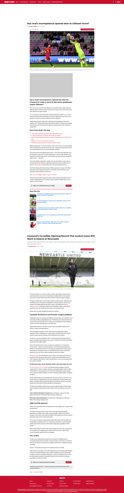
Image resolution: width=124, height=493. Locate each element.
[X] (115, 1)
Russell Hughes (33, 26)
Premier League (46, 2)
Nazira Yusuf (32, 246)
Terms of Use (62, 483)
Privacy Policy (50, 483)
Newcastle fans (35, 355)
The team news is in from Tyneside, (39, 367)
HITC (31, 114)
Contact (61, 481)
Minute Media (23, 489)
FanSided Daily (90, 481)
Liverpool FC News (38, 472)
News (17, 2)
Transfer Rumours (24, 2)
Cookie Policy (76, 483)
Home (31, 472)
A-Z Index (49, 486)
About (39, 2)
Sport (64, 114)
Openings (49, 481)
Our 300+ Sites (77, 481)
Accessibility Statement (35, 486)
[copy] (38, 29)
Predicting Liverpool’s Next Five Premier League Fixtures (45, 142)
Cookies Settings (63, 486)
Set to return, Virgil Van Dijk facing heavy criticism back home (47, 133)
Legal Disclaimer (90, 483)
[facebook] (113, 1)
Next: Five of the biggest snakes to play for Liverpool (43, 174)
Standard (39, 164)
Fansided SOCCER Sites (56, 2)
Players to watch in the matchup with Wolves (42, 141)
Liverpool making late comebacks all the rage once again (46, 135)
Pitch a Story (32, 483)
